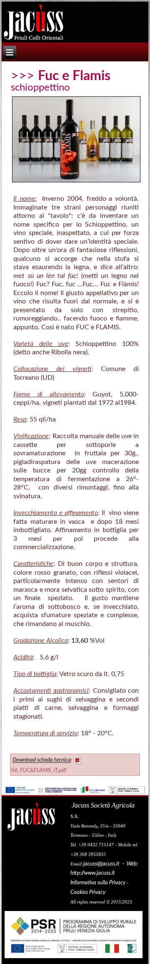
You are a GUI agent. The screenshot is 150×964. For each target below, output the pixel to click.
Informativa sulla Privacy (97, 883)
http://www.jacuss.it (92, 873)
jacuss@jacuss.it (101, 864)
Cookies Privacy (87, 892)
